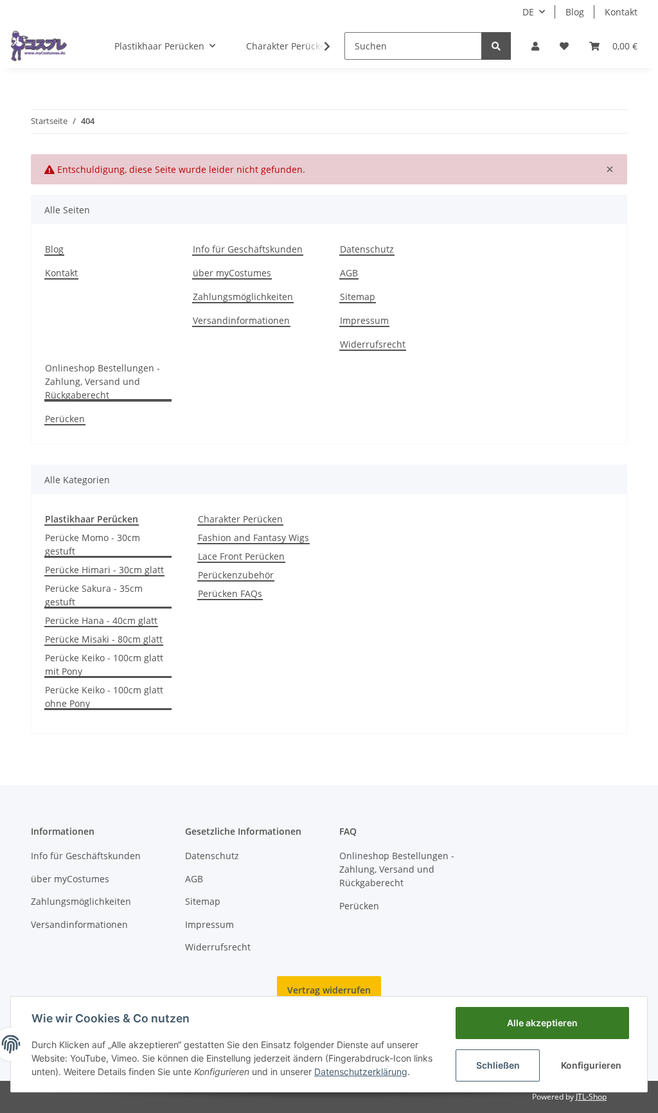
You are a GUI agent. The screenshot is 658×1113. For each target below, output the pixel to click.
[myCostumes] (39, 45)
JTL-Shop (591, 1096)
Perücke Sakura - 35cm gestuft (94, 595)
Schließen (498, 1065)
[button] (535, 46)
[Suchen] (496, 46)
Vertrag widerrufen (329, 990)
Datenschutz (367, 249)
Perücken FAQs (230, 593)
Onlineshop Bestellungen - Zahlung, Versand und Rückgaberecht (102, 381)
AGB (349, 273)
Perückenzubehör (236, 575)
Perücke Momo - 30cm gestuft (92, 544)
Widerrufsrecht (372, 344)
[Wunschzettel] (564, 46)
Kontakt (621, 12)
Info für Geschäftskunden (248, 249)
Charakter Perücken (240, 519)
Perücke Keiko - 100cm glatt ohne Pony (104, 696)
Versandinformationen (241, 320)
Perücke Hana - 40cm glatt (101, 620)
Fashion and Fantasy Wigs (253, 537)
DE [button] (528, 12)
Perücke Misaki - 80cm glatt (104, 639)
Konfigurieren (591, 1065)
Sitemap (357, 296)
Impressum (364, 320)
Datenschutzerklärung (360, 1071)
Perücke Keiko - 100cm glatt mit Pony (104, 664)
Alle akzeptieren (542, 1022)
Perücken (65, 419)
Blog (574, 12)
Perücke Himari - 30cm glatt (104, 570)
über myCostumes (232, 273)
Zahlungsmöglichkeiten (243, 296)
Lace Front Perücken (241, 556)
